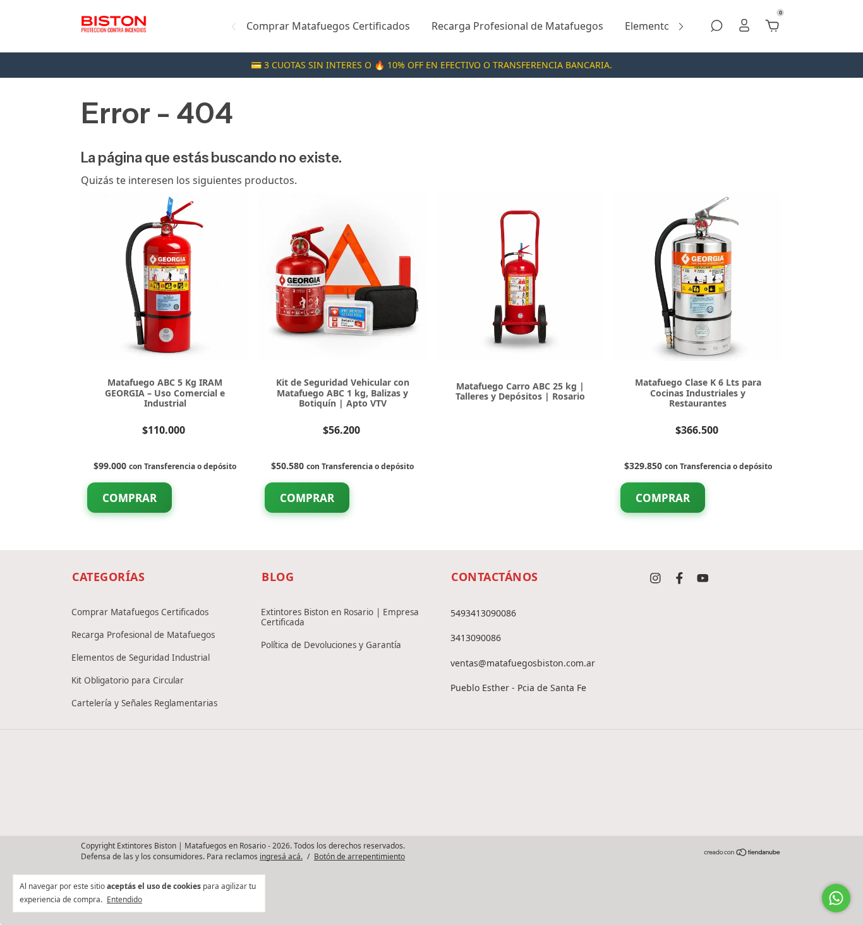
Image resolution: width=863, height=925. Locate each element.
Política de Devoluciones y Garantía (331, 645)
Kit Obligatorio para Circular (127, 680)
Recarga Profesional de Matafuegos (517, 26)
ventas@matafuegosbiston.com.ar (522, 663)
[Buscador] (716, 26)
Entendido (124, 899)
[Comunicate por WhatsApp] (836, 898)
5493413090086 (483, 613)
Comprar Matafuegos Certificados (328, 26)
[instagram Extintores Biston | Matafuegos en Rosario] (655, 578)
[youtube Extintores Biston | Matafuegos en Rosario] (703, 578)
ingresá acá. (281, 856)
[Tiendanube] (742, 853)
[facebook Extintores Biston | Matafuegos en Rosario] (679, 578)
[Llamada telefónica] (431, 803)
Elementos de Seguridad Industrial (140, 657)
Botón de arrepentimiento (359, 857)
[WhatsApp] (472, 803)
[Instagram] (391, 803)
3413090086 (475, 638)
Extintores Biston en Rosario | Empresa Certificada (340, 617)
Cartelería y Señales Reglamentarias (144, 703)
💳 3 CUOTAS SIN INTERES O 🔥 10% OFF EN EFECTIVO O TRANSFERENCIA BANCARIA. (431, 65)
